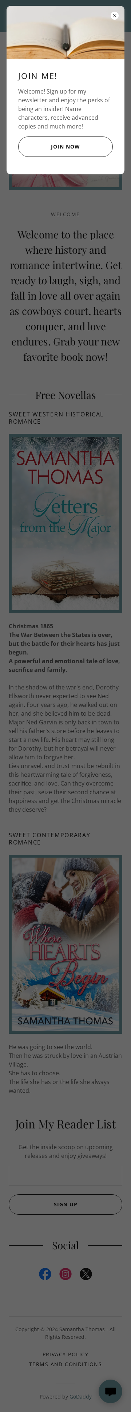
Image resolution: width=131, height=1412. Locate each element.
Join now (65, 146)
